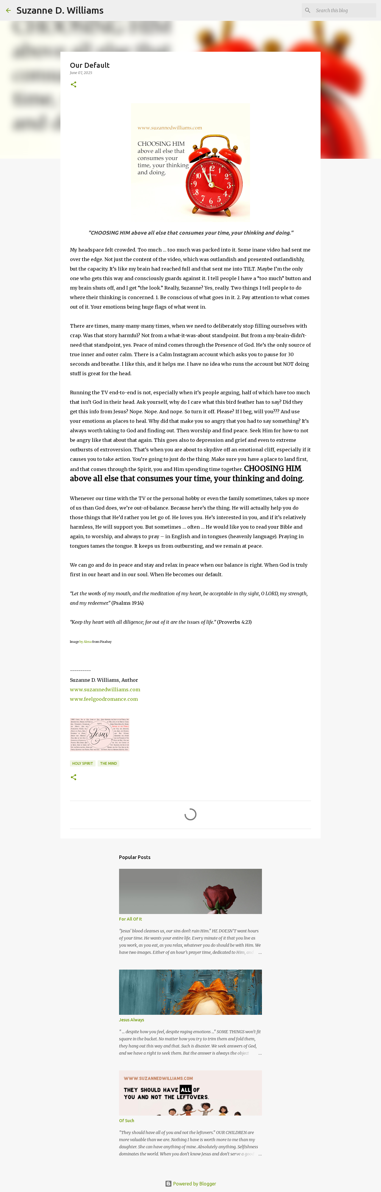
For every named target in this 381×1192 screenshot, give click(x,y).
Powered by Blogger (194, 1183)
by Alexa (85, 642)
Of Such (126, 1120)
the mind (108, 763)
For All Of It (130, 919)
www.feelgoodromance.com (104, 699)
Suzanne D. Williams (60, 10)
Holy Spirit (82, 763)
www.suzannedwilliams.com (105, 689)
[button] (73, 85)
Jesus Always (131, 1019)
